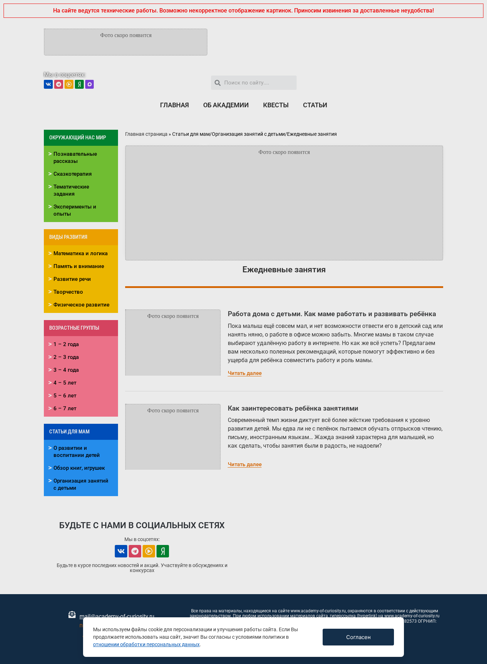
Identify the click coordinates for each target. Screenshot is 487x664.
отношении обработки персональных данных (146, 644)
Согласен (358, 637)
